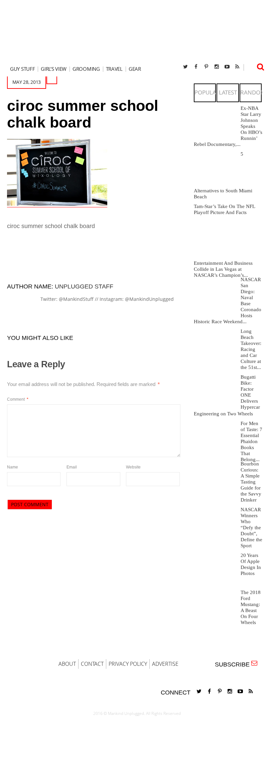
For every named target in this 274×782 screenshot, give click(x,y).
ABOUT (67, 663)
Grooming (86, 68)
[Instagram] (217, 66)
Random (252, 92)
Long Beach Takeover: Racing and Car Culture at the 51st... (251, 349)
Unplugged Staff (84, 286)
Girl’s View (53, 68)
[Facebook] (196, 66)
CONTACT (92, 663)
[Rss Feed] (237, 66)
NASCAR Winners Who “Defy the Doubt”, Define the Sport (251, 527)
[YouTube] (227, 66)
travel (114, 68)
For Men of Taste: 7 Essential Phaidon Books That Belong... (251, 441)
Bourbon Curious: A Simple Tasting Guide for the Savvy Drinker (251, 482)
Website (133, 467)
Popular (207, 92)
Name (12, 467)
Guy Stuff (22, 68)
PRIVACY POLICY (128, 663)
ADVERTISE (165, 663)
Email (71, 467)
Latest (228, 92)
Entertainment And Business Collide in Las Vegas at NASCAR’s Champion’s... (223, 269)
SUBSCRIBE (234, 664)
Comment (17, 399)
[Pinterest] (206, 66)
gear (135, 68)
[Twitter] (185, 66)
